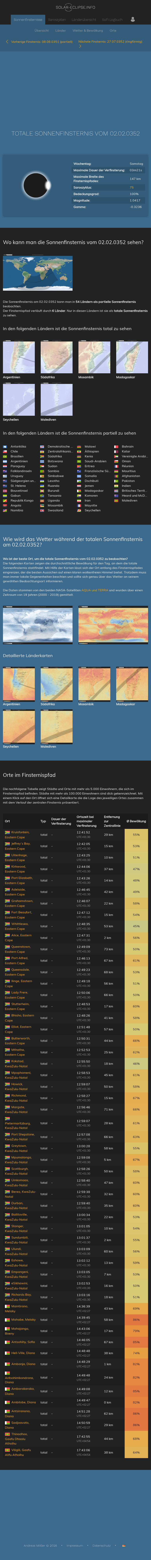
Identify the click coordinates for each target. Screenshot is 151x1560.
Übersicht (42, 30)
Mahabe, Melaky (23, 1319)
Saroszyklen (57, 20)
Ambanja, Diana (23, 1364)
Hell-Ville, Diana (23, 1353)
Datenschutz (102, 1545)
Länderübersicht (84, 20)
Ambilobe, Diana (23, 1402)
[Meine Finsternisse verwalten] (132, 20)
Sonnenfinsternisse (28, 20)
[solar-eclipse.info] (75, 7)
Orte (113, 30)
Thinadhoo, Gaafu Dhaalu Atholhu (16, 1438)
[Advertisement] (75, 84)
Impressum (75, 1545)
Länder (60, 30)
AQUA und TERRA (94, 590)
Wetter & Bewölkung (88, 30)
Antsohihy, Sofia (23, 1342)
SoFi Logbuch (112, 20)
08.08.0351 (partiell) (42, 42)
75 (132, 187)
